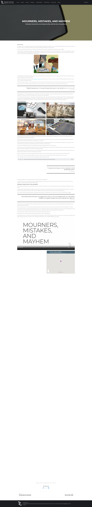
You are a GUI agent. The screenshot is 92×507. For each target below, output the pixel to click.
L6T (46, 482)
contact (65, 503)
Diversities (44, 482)
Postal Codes (50, 482)
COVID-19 (41, 482)
